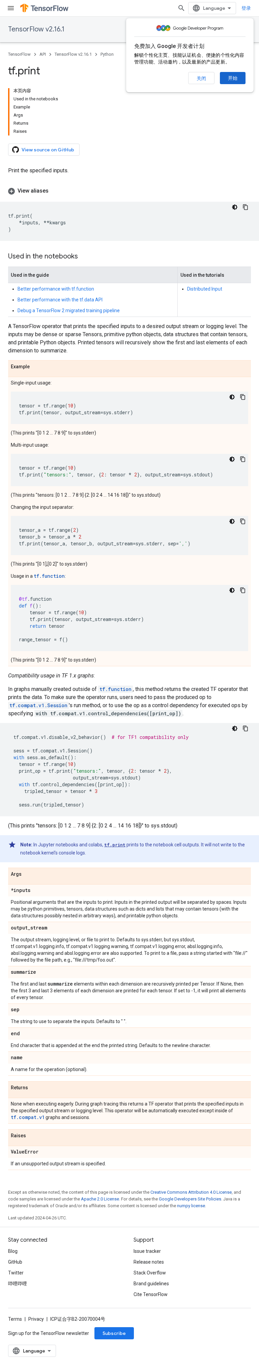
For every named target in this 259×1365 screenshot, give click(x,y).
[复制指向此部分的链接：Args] (28, 874)
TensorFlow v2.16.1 (36, 29)
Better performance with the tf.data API (60, 299)
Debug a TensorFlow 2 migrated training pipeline (69, 310)
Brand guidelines (151, 1283)
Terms (15, 1319)
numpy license (191, 1205)
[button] (129, 191)
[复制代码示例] (245, 207)
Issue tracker (147, 1251)
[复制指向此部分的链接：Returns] (34, 1088)
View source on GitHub (48, 150)
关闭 (201, 78)
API (42, 54)
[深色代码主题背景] (234, 207)
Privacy (36, 1319)
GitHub (15, 1262)
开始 (232, 78)
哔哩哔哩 (17, 1283)
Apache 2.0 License (100, 1198)
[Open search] (181, 8)
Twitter (16, 1272)
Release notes (149, 1262)
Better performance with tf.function (56, 289)
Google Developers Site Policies (190, 1198)
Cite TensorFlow (151, 1294)
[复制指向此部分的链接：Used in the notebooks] (84, 257)
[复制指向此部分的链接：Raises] (32, 1136)
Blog (13, 1251)
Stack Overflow (150, 1272)
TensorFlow (19, 54)
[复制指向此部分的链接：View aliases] (55, 191)
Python (107, 54)
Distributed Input (204, 289)
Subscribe (114, 1333)
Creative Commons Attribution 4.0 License (191, 1192)
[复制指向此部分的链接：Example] (36, 367)
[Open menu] (11, 8)
